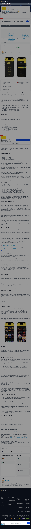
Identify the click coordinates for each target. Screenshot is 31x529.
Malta (3, 47)
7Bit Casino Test (27, 509)
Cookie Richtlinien (11, 515)
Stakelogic (4, 451)
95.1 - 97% (23, 38)
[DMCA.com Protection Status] (27, 518)
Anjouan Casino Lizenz (11, 500)
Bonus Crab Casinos (20, 511)
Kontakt (2, 509)
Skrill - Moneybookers (6, 245)
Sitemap (27, 516)
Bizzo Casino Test (27, 501)
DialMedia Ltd (10, 27)
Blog (24, 516)
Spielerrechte (2, 505)
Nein (24, 523)
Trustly (14, 245)
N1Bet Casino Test (27, 503)
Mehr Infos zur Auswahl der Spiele (13, 431)
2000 (22, 27)
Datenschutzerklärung (5, 515)
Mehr (2, 250)
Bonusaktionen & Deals (23, 3)
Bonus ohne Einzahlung (17, 93)
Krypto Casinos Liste (20, 509)
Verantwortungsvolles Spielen (19, 516)
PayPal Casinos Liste (20, 505)
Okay (28, 523)
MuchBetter (14, 248)
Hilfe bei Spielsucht (11, 516)
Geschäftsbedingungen (22, 515)
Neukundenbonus (15, 3)
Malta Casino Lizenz (11, 497)
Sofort (4, 248)
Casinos (3, 5)
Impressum (16, 515)
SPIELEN (27, 20)
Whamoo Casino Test (7, 3)
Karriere (2, 502)
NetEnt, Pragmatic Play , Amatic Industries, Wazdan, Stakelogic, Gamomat (11, 39)
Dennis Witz (17, 9)
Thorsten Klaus (8, 11)
